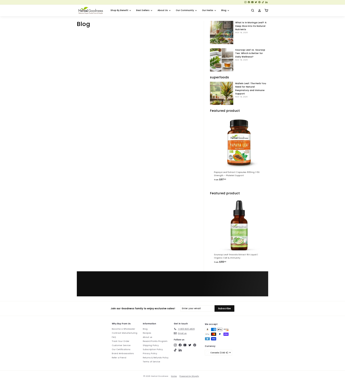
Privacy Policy (150, 353)
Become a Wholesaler (123, 329)
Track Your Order (120, 341)
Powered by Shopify (189, 376)
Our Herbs (208, 10)
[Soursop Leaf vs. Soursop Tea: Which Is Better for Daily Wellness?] (221, 59)
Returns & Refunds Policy (156, 357)
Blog (224, 10)
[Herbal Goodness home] (90, 10)
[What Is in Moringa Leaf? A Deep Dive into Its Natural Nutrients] (221, 32)
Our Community (185, 10)
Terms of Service (151, 361)
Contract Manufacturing (124, 333)
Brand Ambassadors (123, 353)
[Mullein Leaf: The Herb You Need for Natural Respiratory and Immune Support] (221, 93)
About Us (163, 10)
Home (174, 376)
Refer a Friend (119, 357)
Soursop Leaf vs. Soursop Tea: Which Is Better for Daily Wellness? (250, 53)
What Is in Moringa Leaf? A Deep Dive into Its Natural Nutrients (251, 26)
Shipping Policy (151, 345)
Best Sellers (143, 10)
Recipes (147, 333)
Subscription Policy (153, 349)
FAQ (114, 337)
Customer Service (121, 345)
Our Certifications (121, 349)
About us (147, 337)
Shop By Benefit (120, 10)
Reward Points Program (155, 341)
